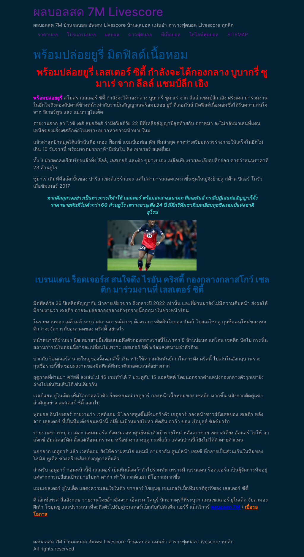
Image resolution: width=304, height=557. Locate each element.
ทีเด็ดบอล (170, 34)
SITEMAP (237, 34)
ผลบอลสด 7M (225, 507)
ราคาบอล (48, 34)
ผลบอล (112, 34)
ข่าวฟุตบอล (140, 34)
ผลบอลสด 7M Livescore (98, 11)
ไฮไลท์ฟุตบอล (203, 34)
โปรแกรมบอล (81, 34)
